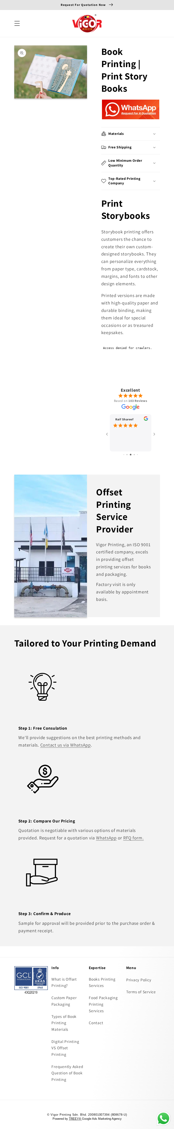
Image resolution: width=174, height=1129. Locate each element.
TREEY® (75, 1118)
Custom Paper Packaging (64, 1001)
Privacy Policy (138, 979)
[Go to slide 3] (130, 454)
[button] (17, 23)
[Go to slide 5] (137, 454)
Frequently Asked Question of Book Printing (67, 1073)
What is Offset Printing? (64, 982)
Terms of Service (141, 991)
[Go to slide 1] (123, 454)
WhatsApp (106, 838)
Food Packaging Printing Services (103, 1004)
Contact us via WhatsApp (65, 745)
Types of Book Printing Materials (64, 1023)
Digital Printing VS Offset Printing (65, 1048)
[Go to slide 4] (134, 454)
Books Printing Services (102, 982)
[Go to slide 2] (127, 454)
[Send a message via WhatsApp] (163, 1118)
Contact (96, 1022)
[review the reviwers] (146, 420)
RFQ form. (133, 838)
